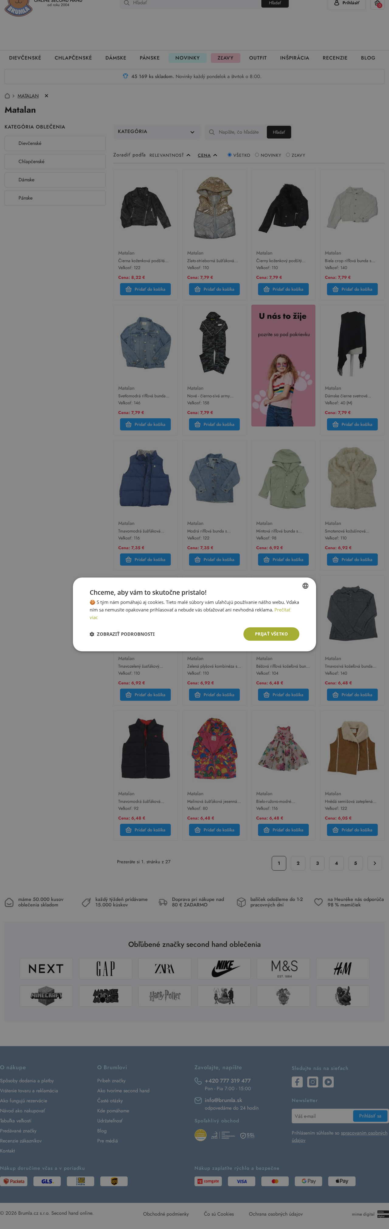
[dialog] (194, 614)
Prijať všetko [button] (271, 634)
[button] (122, 634)
